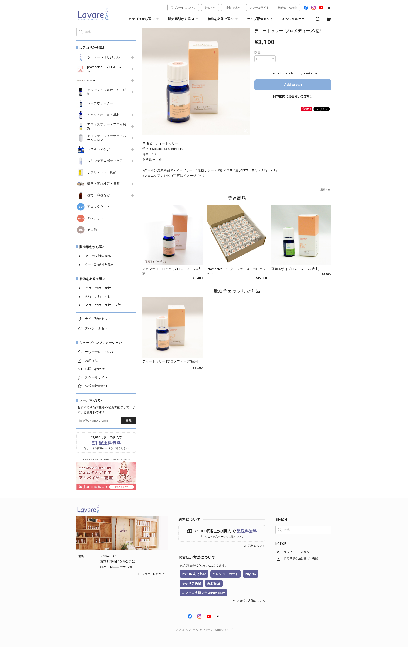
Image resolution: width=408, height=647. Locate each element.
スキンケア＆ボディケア (105, 160)
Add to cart (293, 85)
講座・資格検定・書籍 (103, 183)
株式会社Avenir (287, 7)
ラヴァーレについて (183, 7)
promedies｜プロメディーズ (106, 69)
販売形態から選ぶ (181, 19)
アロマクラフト (98, 206)
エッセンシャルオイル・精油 (106, 91)
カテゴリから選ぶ (142, 19)
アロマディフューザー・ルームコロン (106, 137)
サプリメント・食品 (101, 172)
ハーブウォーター (100, 103)
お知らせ (210, 7)
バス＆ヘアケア (98, 149)
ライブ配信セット (260, 19)
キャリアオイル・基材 (103, 115)
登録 (129, 420)
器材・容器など (98, 195)
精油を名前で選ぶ (221, 19)
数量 (257, 52)
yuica (91, 80)
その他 (92, 229)
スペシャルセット (295, 19)
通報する (325, 189)
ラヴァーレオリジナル (103, 57)
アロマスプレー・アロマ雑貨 (106, 126)
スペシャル (95, 218)
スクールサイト (259, 7)
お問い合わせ (232, 7)
